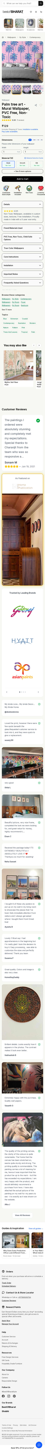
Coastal (25, 319)
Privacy (15, 1425)
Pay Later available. (10, 132)
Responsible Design (9, 1381)
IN (41, 140)
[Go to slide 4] (25, 692)
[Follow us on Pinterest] (14, 1396)
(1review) (20, 120)
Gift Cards (5, 1360)
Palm (33, 332)
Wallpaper (6, 100)
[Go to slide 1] (19, 692)
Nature (5, 328)
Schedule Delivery (9, 1286)
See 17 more (7, 310)
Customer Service (8, 1337)
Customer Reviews (9, 1301)
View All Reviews (22, 1215)
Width (4, 148)
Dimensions (7, 140)
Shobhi (5, 1411)
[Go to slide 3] (23, 692)
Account (5, 1340)
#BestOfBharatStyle (9, 1392)
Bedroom (24, 305)
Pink (23, 328)
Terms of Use (6, 1425)
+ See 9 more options (22, 171)
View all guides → (36, 1229)
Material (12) (7, 158)
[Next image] (39, 62)
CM (34, 140)
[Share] (36, 105)
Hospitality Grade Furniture (12, 1364)
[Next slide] (38, 692)
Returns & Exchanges (10, 1343)
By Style (23, 37)
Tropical (24, 332)
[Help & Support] (39, 1445)
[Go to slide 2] (21, 692)
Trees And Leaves (10, 332)
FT (30, 140)
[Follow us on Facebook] (3, 1396)
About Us (5, 1374)
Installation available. (30, 129)
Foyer (23, 302)
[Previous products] (34, 345)
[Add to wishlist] (41, 105)
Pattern (15, 328)
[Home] (3, 37)
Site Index (23, 1425)
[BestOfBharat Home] (13, 11)
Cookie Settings (7, 1428)
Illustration (22, 323)
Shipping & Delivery (9, 1346)
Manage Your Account (10, 1324)
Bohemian (14, 319)
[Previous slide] (7, 692)
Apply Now (6, 1321)
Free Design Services (10, 1357)
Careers (5, 1378)
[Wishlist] (31, 12)
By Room (15, 302)
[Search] (40, 3)
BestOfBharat (9, 1407)
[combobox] (20, 3)
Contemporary (35, 37)
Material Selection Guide (35, 158)
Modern (33, 323)
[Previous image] (6, 62)
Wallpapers (11, 37)
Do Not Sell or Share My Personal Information (17, 1431)
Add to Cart (22, 179)
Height (25, 148)
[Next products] (39, 345)
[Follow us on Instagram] (8, 1396)
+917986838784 (24, 1297)
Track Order (6, 1283)
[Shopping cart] (41, 12)
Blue (5, 319)
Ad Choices (32, 1425)
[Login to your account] (36, 12)
